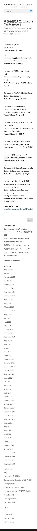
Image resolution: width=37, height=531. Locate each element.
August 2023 (8, 299)
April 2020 (7, 393)
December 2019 (9, 408)
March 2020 (8, 397)
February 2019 (9, 445)
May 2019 (7, 434)
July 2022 (7, 318)
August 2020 (8, 378)
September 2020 (9, 374)
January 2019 (8, 449)
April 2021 (7, 352)
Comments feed (9, 518)
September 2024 (9, 292)
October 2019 (8, 415)
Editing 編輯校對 (10, 484)
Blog (19, 28)
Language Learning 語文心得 (14, 487)
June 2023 (7, 303)
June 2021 (7, 344)
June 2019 (7, 430)
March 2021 (8, 356)
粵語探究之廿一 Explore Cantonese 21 (17, 245)
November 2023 (9, 296)
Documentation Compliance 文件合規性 (18, 480)
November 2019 (9, 412)
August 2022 (8, 314)
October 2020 (8, 370)
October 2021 (8, 333)
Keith (6, 28)
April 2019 (7, 438)
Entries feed (8, 515)
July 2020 (7, 382)
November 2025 (9, 277)
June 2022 (7, 322)
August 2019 (8, 423)
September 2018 (9, 464)
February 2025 (9, 285)
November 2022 (9, 311)
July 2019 (7, 427)
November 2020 (9, 367)
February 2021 (9, 359)
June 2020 (7, 385)
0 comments (17, 34)
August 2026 (8, 270)
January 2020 (8, 404)
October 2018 (8, 460)
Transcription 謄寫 (23, 31)
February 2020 (9, 400)
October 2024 (8, 288)
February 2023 (9, 307)
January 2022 (8, 329)
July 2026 (7, 273)
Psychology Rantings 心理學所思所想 (17, 491)
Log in (6, 511)
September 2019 (9, 419)
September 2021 (9, 337)
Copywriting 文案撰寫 (12, 476)
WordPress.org (9, 522)
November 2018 (9, 457)
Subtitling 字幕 (12, 31)
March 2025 (8, 281)
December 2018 (9, 453)
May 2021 (7, 348)
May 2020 (7, 389)
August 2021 (8, 341)
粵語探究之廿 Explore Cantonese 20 (17, 249)
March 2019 (8, 442)
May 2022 (7, 326)
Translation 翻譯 (8, 34)
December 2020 (9, 363)
